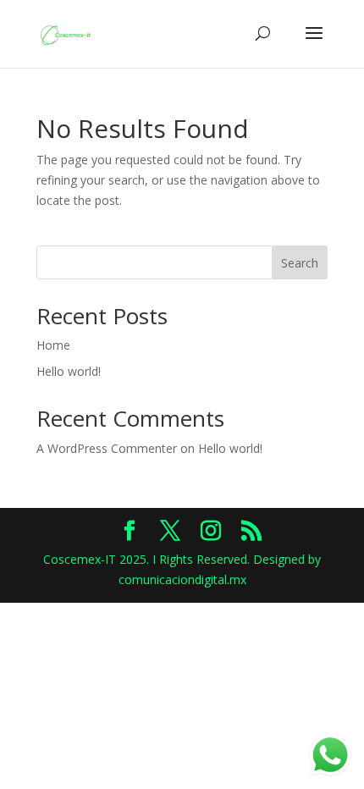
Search (299, 263)
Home (53, 345)
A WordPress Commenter (106, 448)
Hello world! (68, 371)
